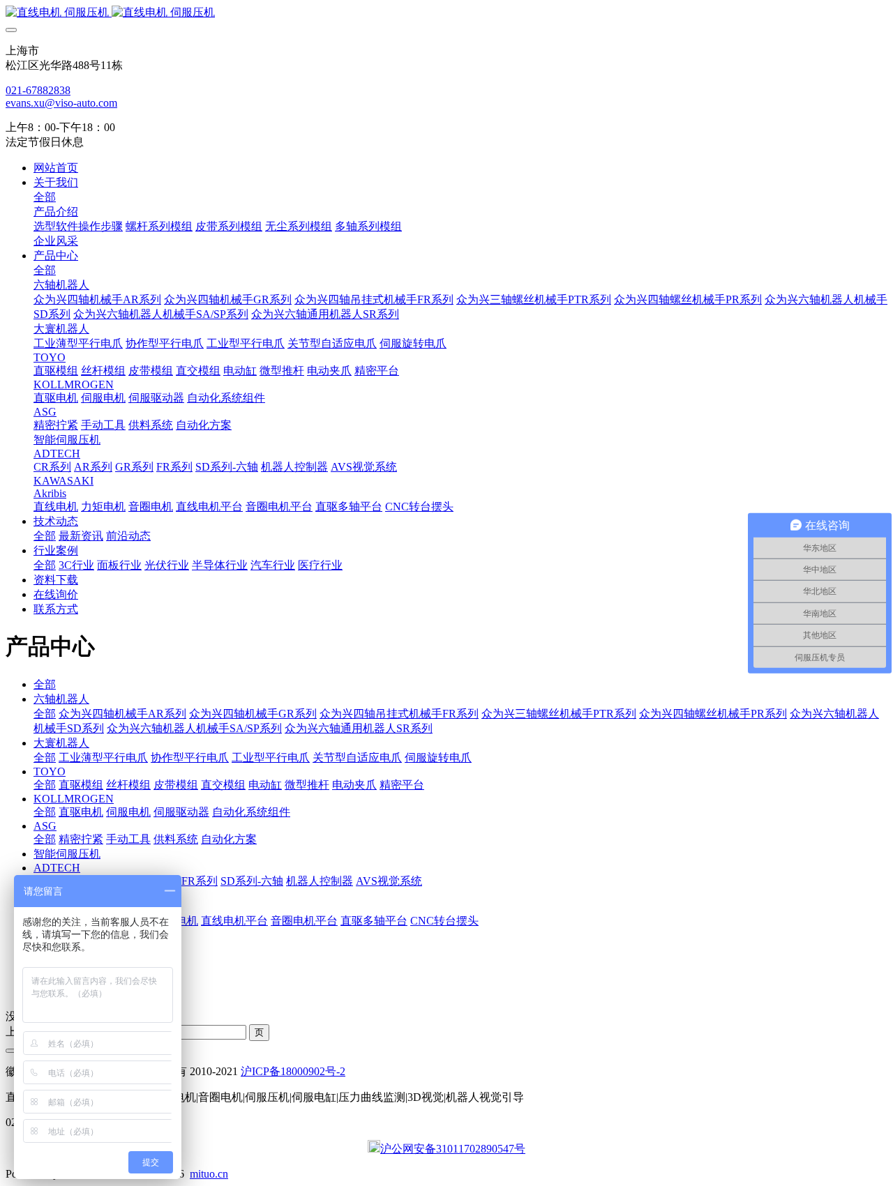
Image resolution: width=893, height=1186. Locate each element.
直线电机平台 (234, 921)
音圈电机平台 (304, 921)
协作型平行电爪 (190, 757)
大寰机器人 (61, 743)
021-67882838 (38, 90)
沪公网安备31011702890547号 (452, 1149)
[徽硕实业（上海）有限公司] (446, 13)
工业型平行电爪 (271, 757)
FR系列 (199, 881)
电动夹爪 (354, 785)
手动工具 (128, 839)
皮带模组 (175, 785)
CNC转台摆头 (444, 921)
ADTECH (56, 868)
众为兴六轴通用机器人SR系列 (359, 728)
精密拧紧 (81, 839)
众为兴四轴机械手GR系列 (253, 714)
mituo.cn (209, 1174)
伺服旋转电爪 (438, 757)
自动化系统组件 (251, 812)
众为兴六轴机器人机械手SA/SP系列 (194, 728)
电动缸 (265, 785)
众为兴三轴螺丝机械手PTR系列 (558, 714)
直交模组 (223, 785)
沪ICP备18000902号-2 (293, 1071)
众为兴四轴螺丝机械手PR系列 (713, 714)
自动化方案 (229, 839)
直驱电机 (81, 812)
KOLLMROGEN (73, 799)
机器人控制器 (319, 881)
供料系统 (175, 839)
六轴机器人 (61, 699)
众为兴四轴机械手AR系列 (122, 714)
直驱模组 (81, 785)
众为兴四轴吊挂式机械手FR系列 (399, 714)
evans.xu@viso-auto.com (61, 103)
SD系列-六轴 (251, 881)
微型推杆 (307, 785)
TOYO (49, 771)
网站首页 (55, 168)
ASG (45, 826)
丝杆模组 (128, 785)
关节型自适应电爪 (357, 757)
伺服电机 (128, 812)
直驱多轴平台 (373, 921)
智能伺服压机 (66, 854)
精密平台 (402, 785)
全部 (44, 197)
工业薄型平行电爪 (103, 757)
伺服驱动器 (181, 812)
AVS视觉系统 (389, 881)
